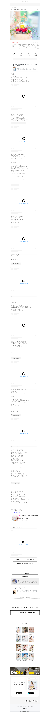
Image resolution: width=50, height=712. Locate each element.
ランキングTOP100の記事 (25, 573)
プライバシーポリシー (24, 706)
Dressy (25, 1)
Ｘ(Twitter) (21, 55)
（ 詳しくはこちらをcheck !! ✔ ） (16, 512)
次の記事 (28, 597)
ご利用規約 (20, 706)
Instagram (35, 55)
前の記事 (22, 597)
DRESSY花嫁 (14, 7)
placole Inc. (24, 711)
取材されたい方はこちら (30, 706)
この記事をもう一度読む (25, 576)
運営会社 (18, 706)
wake (18, 580)
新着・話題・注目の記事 (25, 570)
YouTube (28, 55)
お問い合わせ (25, 708)
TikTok (14, 55)
